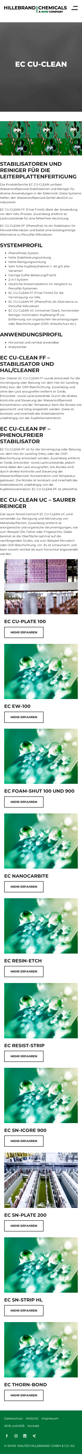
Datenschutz (13, 1418)
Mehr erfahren (24, 632)
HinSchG (32, 1418)
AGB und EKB (14, 1426)
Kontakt (33, 1426)
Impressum (50, 1418)
